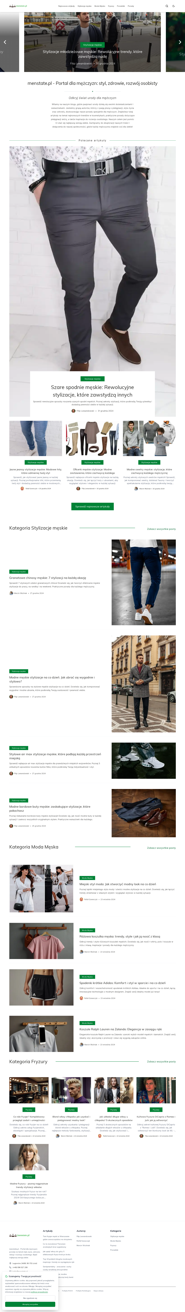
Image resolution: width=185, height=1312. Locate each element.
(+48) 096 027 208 (20, 1267)
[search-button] (166, 6)
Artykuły (48, 1230)
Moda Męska (100, 6)
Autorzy (81, 1230)
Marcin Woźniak (83, 1245)
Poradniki (121, 6)
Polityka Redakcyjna (83, 1291)
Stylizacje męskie (84, 6)
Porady (131, 6)
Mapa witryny (98, 1291)
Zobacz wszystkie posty (161, 528)
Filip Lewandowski (84, 1236)
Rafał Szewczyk (83, 1241)
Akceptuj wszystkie (30, 1304)
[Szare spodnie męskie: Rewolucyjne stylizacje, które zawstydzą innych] (92, 281)
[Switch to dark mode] (173, 6)
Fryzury (111, 6)
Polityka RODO (67, 1291)
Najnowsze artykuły (66, 6)
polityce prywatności (39, 1292)
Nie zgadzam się (30, 1298)
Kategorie (115, 1230)
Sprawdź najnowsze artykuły (92, 506)
